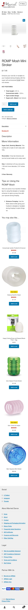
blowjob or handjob (19, 206)
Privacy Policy (8, 557)
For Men (14, 12)
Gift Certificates (8, 532)
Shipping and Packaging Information (14, 523)
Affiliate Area (7, 582)
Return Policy (8, 526)
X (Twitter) (7, 495)
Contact (6, 520)
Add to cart (13, 104)
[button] (24, 20)
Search (14, 607)
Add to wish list (8, 110)
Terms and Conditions (10, 560)
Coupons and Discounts (11, 535)
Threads (6, 501)
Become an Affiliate (9, 576)
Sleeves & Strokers (12, 118)
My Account (4, 607)
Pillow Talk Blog (8, 538)
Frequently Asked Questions (12, 529)
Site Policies (7, 563)
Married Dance (10, 599)
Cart (22, 606)
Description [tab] (5, 126)
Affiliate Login (8, 579)
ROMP (18, 80)
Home (5, 12)
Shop (9, 12)
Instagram (7, 498)
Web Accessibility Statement (12, 551)
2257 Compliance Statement (12, 554)
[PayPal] (14, 588)
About (5, 517)
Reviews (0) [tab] (5, 131)
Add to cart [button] (14, 257)
